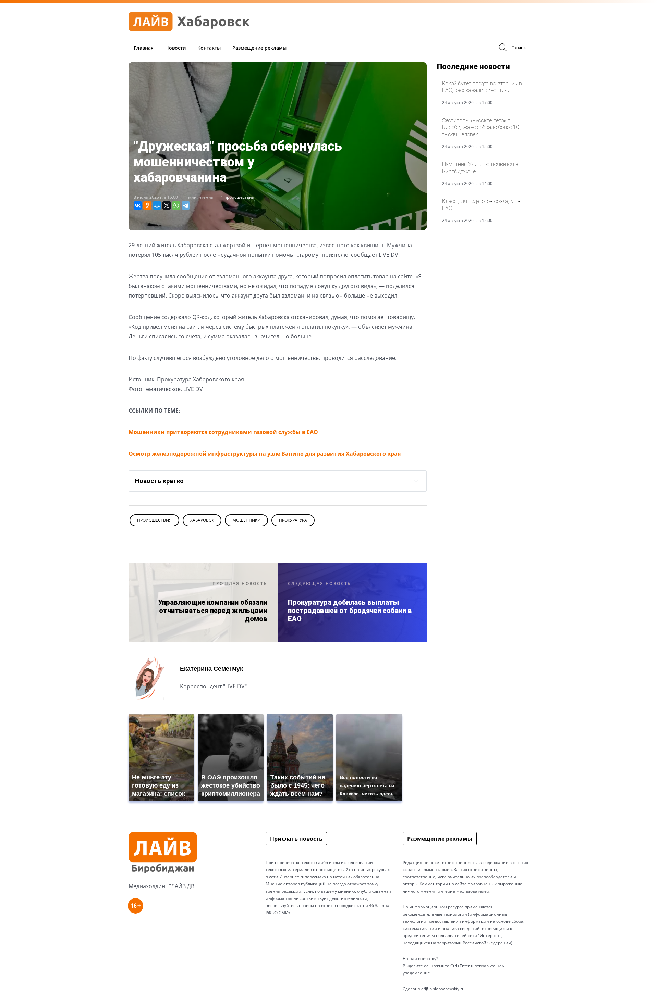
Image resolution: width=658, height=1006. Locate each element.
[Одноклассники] (147, 205)
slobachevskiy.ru (448, 989)
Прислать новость (296, 838)
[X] (166, 205)
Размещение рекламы (259, 48)
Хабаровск (202, 520)
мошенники (246, 520)
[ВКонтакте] (138, 205)
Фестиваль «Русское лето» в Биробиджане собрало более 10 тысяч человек (480, 127)
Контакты (209, 48)
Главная (144, 48)
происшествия (239, 197)
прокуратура (293, 520)
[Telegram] (186, 205)
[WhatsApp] (176, 205)
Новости (175, 48)
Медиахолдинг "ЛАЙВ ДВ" (162, 886)
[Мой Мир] (157, 205)
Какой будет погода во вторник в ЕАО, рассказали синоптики (482, 86)
